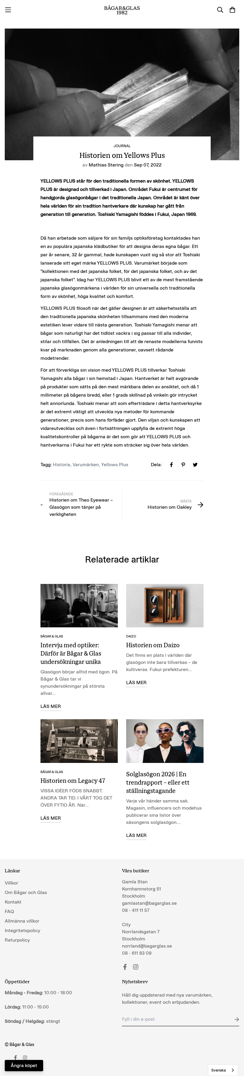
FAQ (9, 911)
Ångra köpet (24, 1065)
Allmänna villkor (22, 921)
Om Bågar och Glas (26, 892)
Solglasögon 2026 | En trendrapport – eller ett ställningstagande (158, 782)
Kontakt (13, 902)
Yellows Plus (114, 464)
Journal (122, 146)
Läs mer (50, 706)
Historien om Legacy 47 (72, 780)
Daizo (131, 636)
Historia (61, 464)
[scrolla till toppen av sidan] (232, 1043)
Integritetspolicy (22, 930)
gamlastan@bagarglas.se (149, 903)
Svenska (218, 1070)
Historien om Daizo (153, 645)
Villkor (11, 883)
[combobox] (223, 1070)
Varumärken (86, 464)
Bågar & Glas (51, 636)
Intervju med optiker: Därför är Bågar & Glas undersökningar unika (70, 653)
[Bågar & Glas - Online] (122, 10)
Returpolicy (17, 940)
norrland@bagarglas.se (147, 946)
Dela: (156, 464)
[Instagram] (135, 967)
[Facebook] (125, 967)
